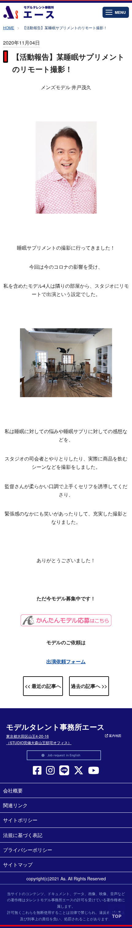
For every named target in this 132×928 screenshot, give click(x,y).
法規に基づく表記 (22, 835)
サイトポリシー (20, 819)
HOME (8, 27)
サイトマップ (18, 864)
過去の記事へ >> (89, 685)
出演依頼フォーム (66, 661)
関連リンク (15, 805)
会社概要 (13, 790)
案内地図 (114, 735)
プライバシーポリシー (27, 849)
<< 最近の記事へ (43, 685)
